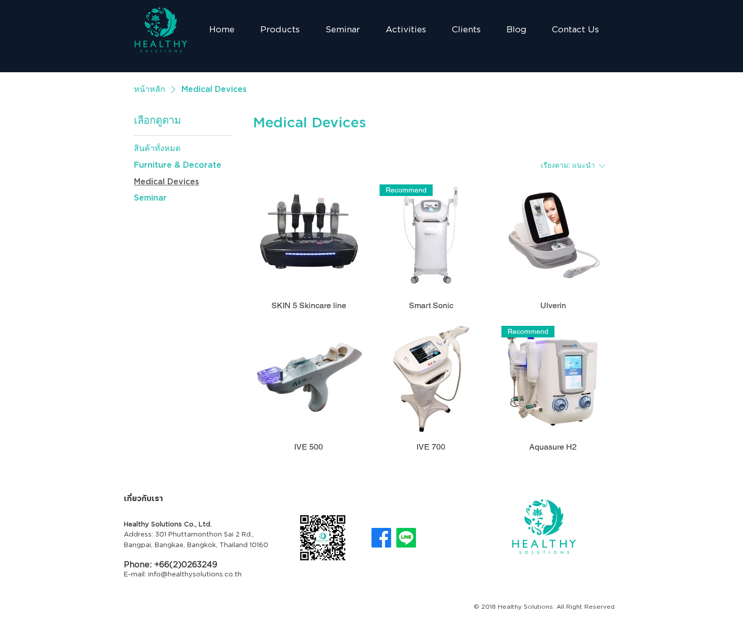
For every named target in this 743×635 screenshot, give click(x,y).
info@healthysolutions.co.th (195, 574)
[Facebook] (381, 538)
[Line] (406, 538)
